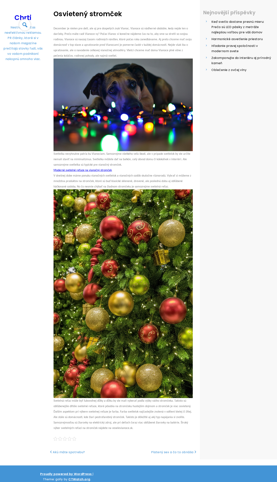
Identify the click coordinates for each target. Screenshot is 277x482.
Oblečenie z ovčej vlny (228, 70)
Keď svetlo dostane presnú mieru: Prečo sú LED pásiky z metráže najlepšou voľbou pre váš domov (237, 27)
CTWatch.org (79, 479)
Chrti (23, 17)
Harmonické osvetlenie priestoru (237, 39)
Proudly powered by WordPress (66, 474)
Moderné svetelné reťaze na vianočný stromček (83, 170)
